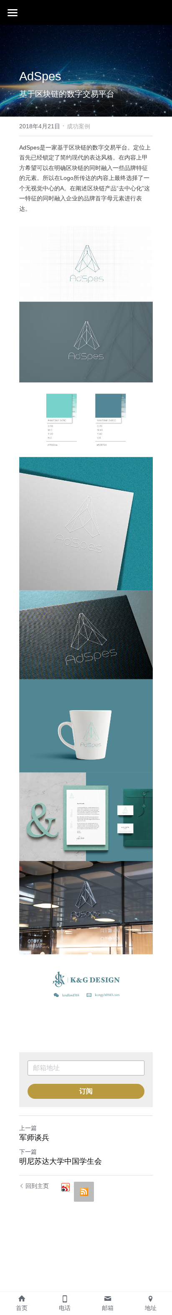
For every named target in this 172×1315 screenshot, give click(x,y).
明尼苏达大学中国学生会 (60, 1161)
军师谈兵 (34, 1137)
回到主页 (37, 1186)
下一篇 (28, 1151)
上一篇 (28, 1128)
